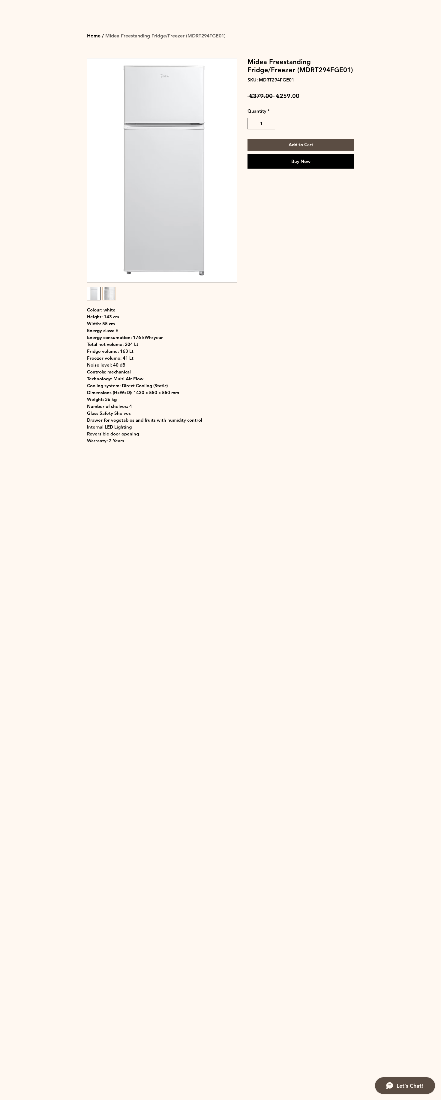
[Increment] (270, 123)
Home (93, 36)
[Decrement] (252, 123)
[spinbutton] (261, 123)
